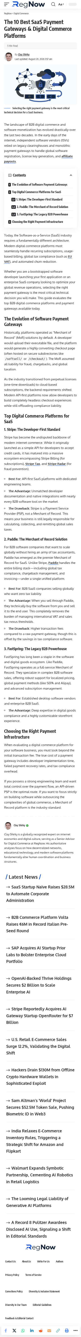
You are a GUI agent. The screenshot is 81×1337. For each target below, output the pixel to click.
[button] (7, 4)
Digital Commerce (21, 13)
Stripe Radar (57, 464)
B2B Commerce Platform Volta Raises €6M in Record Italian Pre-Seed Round (37, 924)
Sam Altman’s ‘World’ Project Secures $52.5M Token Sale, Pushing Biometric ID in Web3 (40, 1107)
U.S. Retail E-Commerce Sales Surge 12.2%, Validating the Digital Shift (38, 1046)
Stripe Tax (32, 464)
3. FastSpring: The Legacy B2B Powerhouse (42, 214)
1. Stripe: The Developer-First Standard (39, 199)
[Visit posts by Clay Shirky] (8, 826)
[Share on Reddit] (40, 1330)
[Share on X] (14, 1330)
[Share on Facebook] (5, 1330)
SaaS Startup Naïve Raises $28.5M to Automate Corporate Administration (40, 893)
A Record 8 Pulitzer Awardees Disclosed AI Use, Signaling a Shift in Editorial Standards (38, 1229)
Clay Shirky (23, 54)
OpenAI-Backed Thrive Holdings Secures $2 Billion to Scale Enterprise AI (38, 985)
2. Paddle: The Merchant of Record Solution (42, 207)
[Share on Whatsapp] (23, 1330)
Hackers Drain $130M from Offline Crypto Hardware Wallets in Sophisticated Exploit (40, 1076)
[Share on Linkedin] (31, 1330)
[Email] (49, 1330)
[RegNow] (28, 4)
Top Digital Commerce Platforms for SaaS (36, 192)
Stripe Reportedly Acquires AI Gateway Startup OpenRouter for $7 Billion (39, 1015)
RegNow (8, 13)
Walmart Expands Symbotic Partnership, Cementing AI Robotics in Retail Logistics (39, 1174)
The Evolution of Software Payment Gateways (39, 184)
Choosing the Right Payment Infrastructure (37, 221)
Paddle (53, 563)
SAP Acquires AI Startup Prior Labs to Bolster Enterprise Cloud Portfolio (36, 954)
